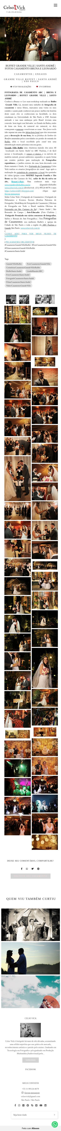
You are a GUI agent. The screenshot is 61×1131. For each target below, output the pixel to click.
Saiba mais (31, 1060)
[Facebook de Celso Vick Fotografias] (15, 1105)
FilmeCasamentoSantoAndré (18, 282)
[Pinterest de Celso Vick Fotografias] (28, 1105)
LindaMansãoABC (35, 271)
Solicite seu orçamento (30, 876)
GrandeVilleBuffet (14, 264)
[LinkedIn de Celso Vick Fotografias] (45, 1105)
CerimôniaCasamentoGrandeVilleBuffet (23, 267)
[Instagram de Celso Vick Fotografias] (19, 1105)
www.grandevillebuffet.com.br (17, 185)
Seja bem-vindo (20, 1115)
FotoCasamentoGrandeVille (38, 264)
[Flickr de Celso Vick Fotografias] (23, 1105)
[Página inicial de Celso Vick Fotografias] (14, 8)
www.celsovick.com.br (14, 188)
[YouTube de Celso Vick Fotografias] (41, 1105)
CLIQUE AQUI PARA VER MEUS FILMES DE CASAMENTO (30, 235)
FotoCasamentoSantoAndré (18, 275)
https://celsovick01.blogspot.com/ (19, 191)
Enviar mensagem (12, 194)
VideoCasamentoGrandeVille (18, 285)
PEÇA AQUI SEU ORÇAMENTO (19, 242)
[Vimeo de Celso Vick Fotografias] (36, 1105)
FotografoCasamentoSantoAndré (20, 278)
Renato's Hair (17, 182)
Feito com (30, 1128)
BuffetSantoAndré (14, 271)
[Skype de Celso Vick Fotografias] (32, 1105)
